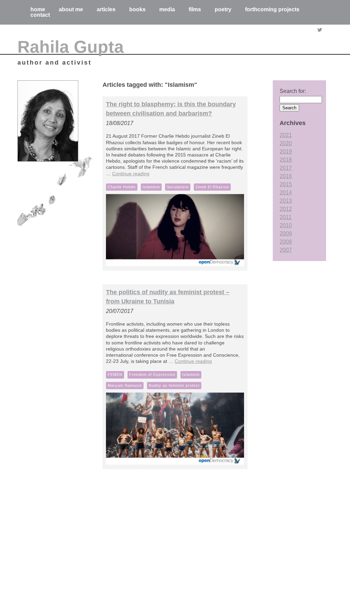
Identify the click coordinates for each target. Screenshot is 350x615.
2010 (286, 225)
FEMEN (115, 374)
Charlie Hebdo (122, 187)
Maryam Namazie (125, 385)
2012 (286, 209)
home (37, 9)
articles (106, 9)
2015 (286, 184)
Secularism (178, 187)
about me (71, 9)
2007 (286, 250)
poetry (223, 9)
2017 (286, 168)
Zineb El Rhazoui (212, 187)
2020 (286, 143)
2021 (286, 135)
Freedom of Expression (152, 374)
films (195, 9)
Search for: (293, 91)
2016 (286, 176)
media (167, 9)
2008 (286, 242)
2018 (286, 160)
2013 (286, 201)
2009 (286, 233)
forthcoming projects (272, 9)
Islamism (151, 187)
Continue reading (130, 173)
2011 (286, 217)
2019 (286, 151)
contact (40, 15)
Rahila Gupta (70, 46)
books (137, 9)
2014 (286, 192)
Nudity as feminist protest (174, 385)
